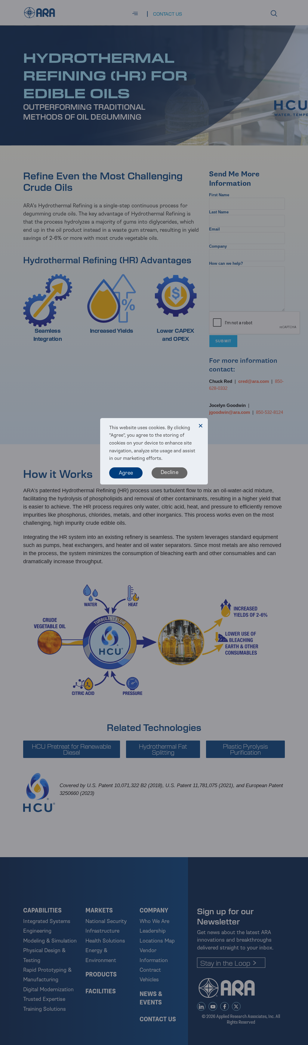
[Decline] (200, 426)
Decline (169, 472)
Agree (126, 472)
